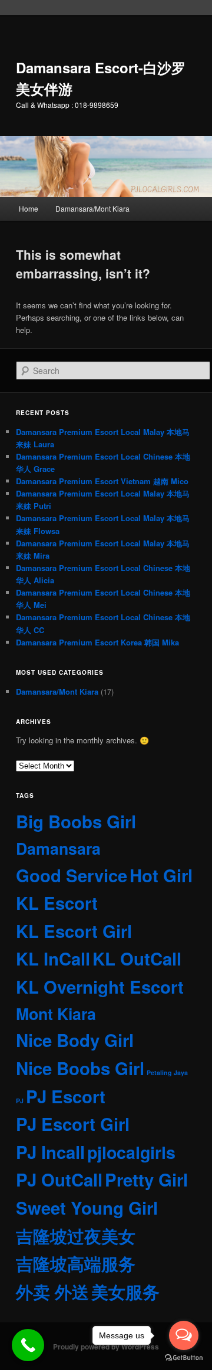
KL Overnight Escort (100, 986)
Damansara (58, 848)
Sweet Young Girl (87, 1207)
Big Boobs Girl (76, 821)
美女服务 (125, 1291)
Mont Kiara (56, 1013)
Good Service (71, 875)
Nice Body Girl (75, 1040)
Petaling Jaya (167, 1072)
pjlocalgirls (131, 1152)
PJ (20, 1100)
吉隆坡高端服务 (75, 1263)
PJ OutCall (59, 1179)
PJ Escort (65, 1096)
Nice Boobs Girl (80, 1068)
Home (28, 208)
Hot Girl (161, 875)
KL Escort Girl (74, 931)
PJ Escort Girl (73, 1123)
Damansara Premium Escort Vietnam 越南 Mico (102, 481)
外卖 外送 (52, 1291)
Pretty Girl (146, 1179)
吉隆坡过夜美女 (75, 1235)
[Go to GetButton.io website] (184, 1358)
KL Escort (57, 902)
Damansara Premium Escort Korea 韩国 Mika (97, 642)
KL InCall (53, 958)
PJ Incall (50, 1152)
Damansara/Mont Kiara (92, 208)
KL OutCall (136, 958)
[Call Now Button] (28, 1345)
